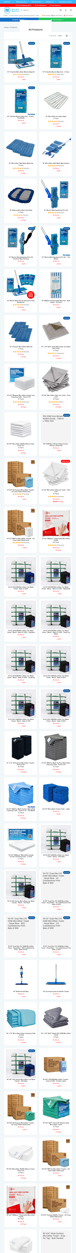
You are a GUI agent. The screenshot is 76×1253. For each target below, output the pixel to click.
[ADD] (68, 112)
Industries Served (18, 19)
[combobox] (36, 10)
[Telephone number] (61, 10)
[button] (60, 36)
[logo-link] (15, 10)
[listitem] (38, 16)
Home (6, 27)
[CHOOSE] (33, 391)
